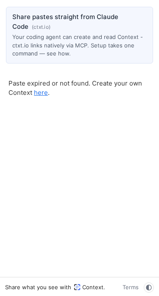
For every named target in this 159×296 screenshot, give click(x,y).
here (41, 93)
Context (92, 287)
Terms (131, 287)
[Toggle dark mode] (149, 287)
